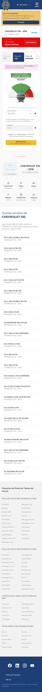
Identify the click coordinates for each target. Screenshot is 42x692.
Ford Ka (23, 639)
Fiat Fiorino (5, 615)
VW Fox (4, 643)
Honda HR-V (25, 538)
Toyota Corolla (6, 647)
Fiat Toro (24, 516)
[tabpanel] (21, 104)
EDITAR (34, 33)
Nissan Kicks (6, 519)
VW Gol (4, 632)
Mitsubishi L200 (26, 615)
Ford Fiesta (25, 647)
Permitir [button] (21, 22)
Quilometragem (11, 110)
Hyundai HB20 (6, 512)
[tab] (7, 57)
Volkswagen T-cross (27, 523)
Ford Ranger (6, 619)
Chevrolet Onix (26, 512)
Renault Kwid (25, 508)
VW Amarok (25, 619)
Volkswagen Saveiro (27, 519)
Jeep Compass (6, 523)
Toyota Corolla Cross (8, 538)
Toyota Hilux (25, 531)
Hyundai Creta (6, 516)
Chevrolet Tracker (8, 531)
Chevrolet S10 (6, 608)
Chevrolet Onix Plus (8, 527)
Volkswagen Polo (26, 504)
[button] (23, 4)
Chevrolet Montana (27, 612)
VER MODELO (31, 42)
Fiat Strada (5, 504)
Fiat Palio (5, 636)
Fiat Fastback (25, 527)
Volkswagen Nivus (8, 542)
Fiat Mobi (24, 535)
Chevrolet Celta (26, 643)
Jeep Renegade (7, 535)
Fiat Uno (24, 632)
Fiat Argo (5, 508)
